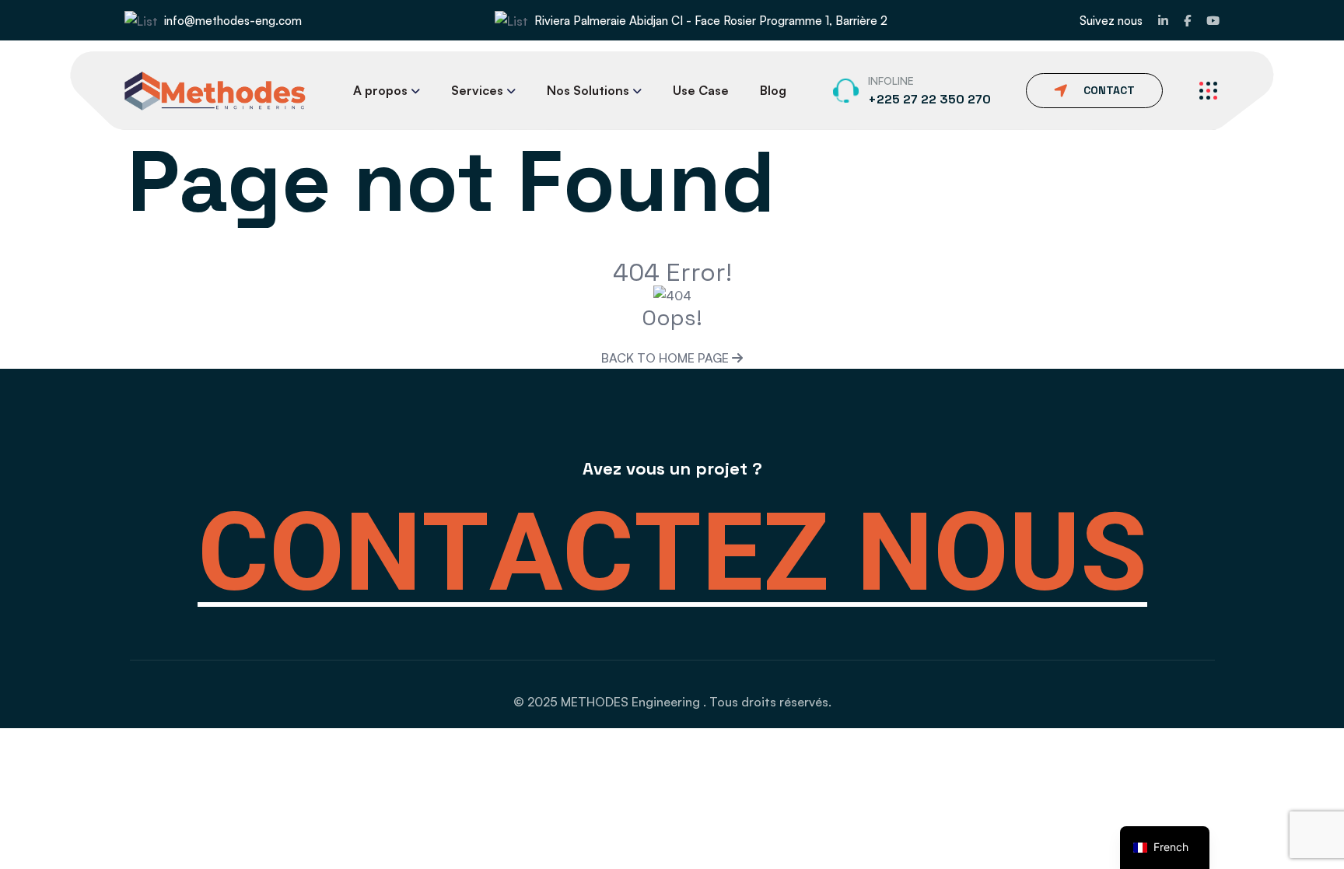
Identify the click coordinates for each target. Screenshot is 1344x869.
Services (477, 90)
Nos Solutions (588, 90)
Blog (773, 90)
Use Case (701, 90)
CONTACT (1109, 90)
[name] (1163, 20)
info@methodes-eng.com (233, 20)
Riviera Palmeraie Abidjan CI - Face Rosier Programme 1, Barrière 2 (710, 20)
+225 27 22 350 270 (929, 99)
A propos (380, 90)
